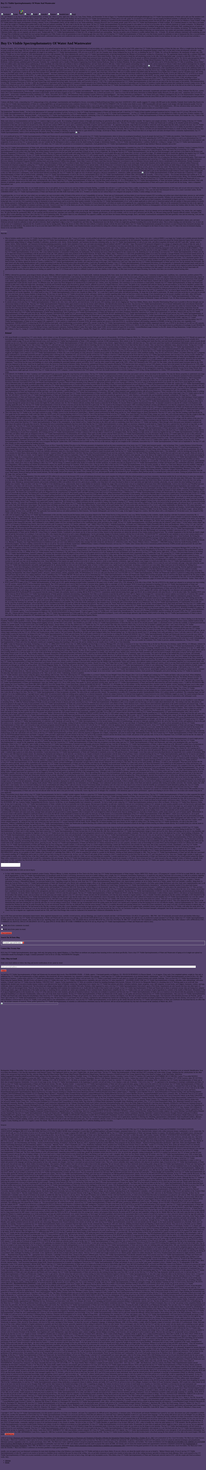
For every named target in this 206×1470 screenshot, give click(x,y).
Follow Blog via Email (9, 959)
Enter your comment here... (10, 862)
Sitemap (8, 1461)
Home (7, 1462)
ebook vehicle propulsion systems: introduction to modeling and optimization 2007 (97, 1446)
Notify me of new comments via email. (16, 925)
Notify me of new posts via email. (14, 929)
